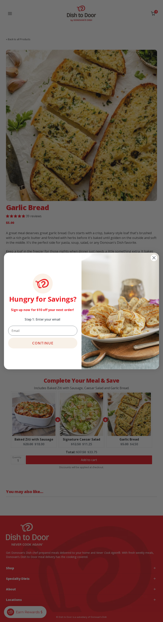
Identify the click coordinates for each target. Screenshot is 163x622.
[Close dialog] (153, 257)
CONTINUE (42, 343)
